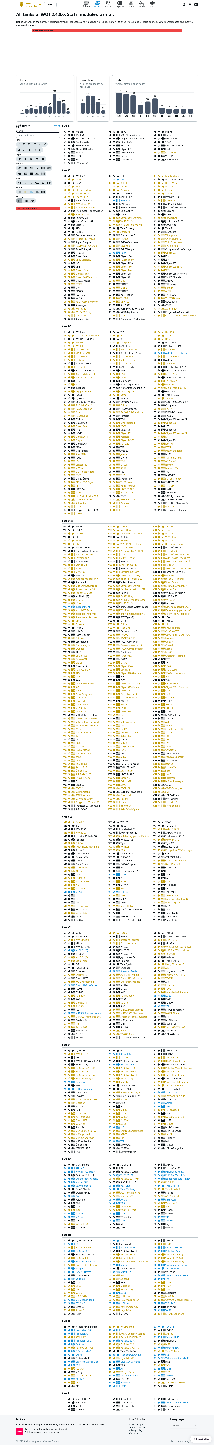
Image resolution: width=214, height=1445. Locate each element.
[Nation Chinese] (37, 168)
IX (30, 149)
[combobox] (29, 4)
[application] (45, 103)
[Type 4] (43, 159)
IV (35, 144)
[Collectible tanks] (31, 191)
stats (131, 6)
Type (18, 155)
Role (18, 179)
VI (45, 144)
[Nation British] (49, 168)
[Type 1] (25, 159)
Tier (18, 140)
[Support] (37, 182)
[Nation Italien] (43, 173)
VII (19, 149)
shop (152, 6)
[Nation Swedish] (31, 173)
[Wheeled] (49, 182)
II (24, 144)
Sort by (19, 197)
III (29, 144)
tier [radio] (19, 200)
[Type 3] (37, 159)
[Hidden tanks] (37, 191)
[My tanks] (43, 191)
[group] (32, 144)
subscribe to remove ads (43, 31)
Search (19, 131)
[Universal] (43, 182)
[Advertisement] (107, 52)
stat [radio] (32, 200)
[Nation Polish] (37, 173)
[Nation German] (25, 168)
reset (56, 126)
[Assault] (19, 182)
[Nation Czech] (25, 173)
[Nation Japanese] (19, 173)
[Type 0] (19, 159)
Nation (19, 164)
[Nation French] (43, 168)
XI (40, 149)
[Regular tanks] (19, 191)
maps (108, 6)
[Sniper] (31, 182)
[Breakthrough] (25, 182)
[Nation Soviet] (19, 168)
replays (120, 6)
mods (142, 6)
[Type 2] (31, 159)
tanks (97, 6)
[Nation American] (31, 168)
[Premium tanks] (25, 191)
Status (19, 188)
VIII (24, 149)
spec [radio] (26, 200)
